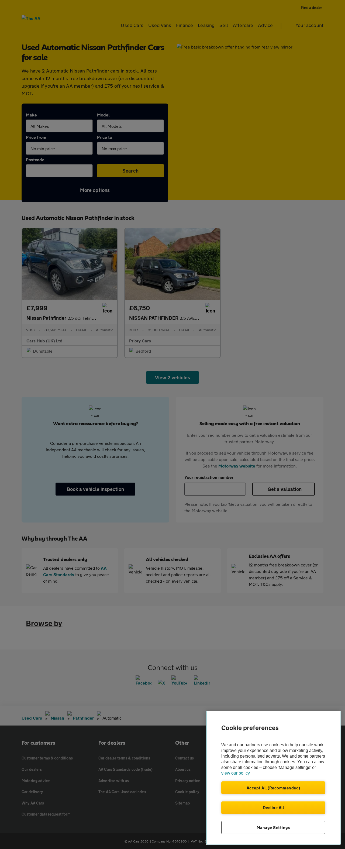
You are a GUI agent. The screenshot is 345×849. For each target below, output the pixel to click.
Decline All (273, 807)
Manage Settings (273, 827)
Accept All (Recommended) (273, 787)
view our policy (235, 773)
